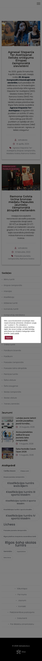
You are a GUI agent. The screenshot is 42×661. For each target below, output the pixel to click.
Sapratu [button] (8, 338)
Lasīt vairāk (14, 333)
